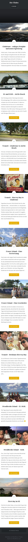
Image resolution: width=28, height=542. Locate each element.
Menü (14, 6)
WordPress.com (17, 538)
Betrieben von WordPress (11, 537)
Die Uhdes (14, 2)
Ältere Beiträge (14, 530)
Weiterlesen (14, 117)
